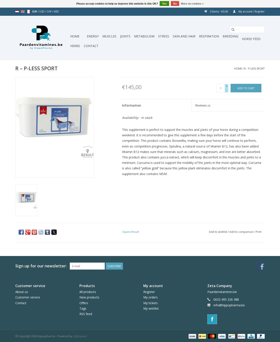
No (175, 3)
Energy (93, 36)
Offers (83, 303)
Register (149, 292)
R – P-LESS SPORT (254, 68)
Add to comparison (241, 232)
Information (131, 105)
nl (17, 11)
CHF (49, 11)
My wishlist (151, 308)
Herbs (75, 46)
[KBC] (251, 336)
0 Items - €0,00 (219, 11)
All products (87, 292)
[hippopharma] (42, 37)
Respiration (209, 36)
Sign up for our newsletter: (40, 266)
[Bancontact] (231, 336)
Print (258, 232)
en (22, 11)
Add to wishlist (218, 232)
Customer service (27, 297)
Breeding (230, 36)
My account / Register (251, 11)
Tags (82, 308)
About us (21, 292)
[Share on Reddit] (41, 232)
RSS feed (85, 314)
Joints (125, 36)
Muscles (109, 36)
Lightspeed (80, 336)
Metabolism (144, 36)
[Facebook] (236, 319)
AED (56, 11)
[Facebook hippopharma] (261, 266)
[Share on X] (54, 232)
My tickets (150, 303)
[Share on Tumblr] (47, 232)
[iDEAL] (201, 336)
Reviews (202, 105)
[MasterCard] (212, 336)
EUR (35, 11)
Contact (91, 46)
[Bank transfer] (192, 336)
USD (42, 11)
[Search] (233, 29)
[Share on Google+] (27, 232)
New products (89, 297)
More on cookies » (192, 3)
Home (74, 36)
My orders (150, 297)
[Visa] (221, 336)
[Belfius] (241, 336)
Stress (163, 36)
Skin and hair (184, 36)
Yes (164, 3)
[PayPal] (260, 336)
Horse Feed (251, 39)
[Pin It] (34, 232)
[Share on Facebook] (21, 232)
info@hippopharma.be (229, 305)
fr (28, 11)
